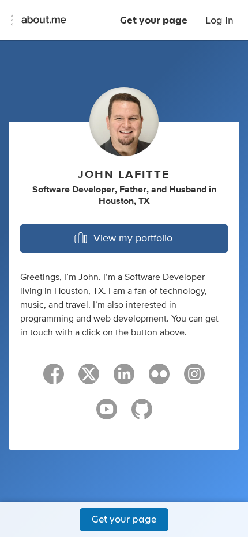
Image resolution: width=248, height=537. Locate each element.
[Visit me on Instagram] (194, 379)
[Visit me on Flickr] (159, 379)
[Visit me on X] (88, 379)
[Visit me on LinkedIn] (124, 379)
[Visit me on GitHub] (141, 414)
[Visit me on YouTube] (106, 414)
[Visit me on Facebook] (53, 379)
